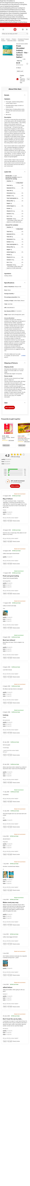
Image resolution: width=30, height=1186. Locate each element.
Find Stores (24, 22)
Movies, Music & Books (10, 13)
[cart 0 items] (26, 29)
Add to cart (20, 71)
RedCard (11, 22)
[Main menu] (3, 29)
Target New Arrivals (5, 1)
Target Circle (17, 22)
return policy (11, 395)
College (6, 2)
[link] (21, 59)
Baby (7, 8)
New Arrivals (16, 17)
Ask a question (9, 407)
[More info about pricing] (27, 63)
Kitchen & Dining (19, 4)
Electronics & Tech (17, 11)
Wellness (13, 9)
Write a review (15, 486)
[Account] (22, 29)
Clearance (10, 17)
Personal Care (16, 8)
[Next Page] (28, 434)
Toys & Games (8, 11)
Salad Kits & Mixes (11, 40)
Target (2, 39)
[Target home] (15, 29)
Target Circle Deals (18, 18)
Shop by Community (14, 15)
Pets (6, 9)
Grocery (10, 6)
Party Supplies (21, 13)
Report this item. (23, 355)
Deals (5, 17)
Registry (6, 22)
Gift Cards (6, 15)
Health (9, 9)
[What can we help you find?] (15, 33)
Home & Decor (11, 4)
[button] (21, 59)
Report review (16, 520)
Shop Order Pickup (6, 20)
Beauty (10, 8)
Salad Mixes (21, 40)
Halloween (11, 2)
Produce (14, 39)
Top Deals (10, 18)
